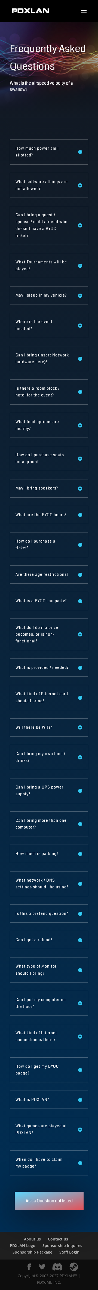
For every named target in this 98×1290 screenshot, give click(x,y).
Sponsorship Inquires (62, 1245)
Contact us (58, 1239)
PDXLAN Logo (22, 1245)
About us (32, 1239)
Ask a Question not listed (49, 1201)
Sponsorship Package (32, 1252)
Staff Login (69, 1252)
